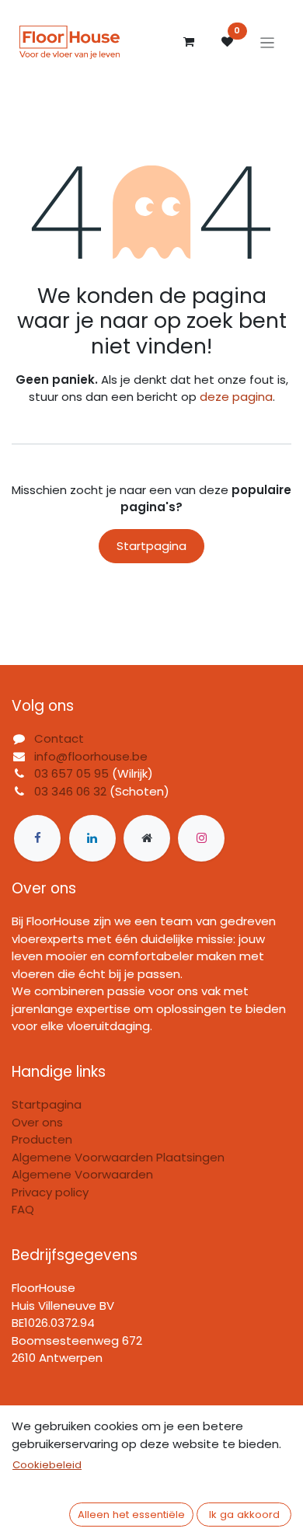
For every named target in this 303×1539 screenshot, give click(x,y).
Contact (59, 738)
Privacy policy (50, 1192)
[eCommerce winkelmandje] (188, 41)
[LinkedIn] (92, 838)
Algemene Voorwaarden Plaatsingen (118, 1157)
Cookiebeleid (47, 1464)
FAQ (23, 1209)
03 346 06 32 (70, 791)
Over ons (37, 1122)
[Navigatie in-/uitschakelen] (267, 42)
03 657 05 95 (71, 773)
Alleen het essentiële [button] (131, 1514)
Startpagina (151, 546)
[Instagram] (201, 838)
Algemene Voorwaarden (82, 1174)
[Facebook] (37, 838)
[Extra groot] (147, 838)
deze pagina (236, 396)
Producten (42, 1139)
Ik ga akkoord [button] (244, 1514)
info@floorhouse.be (91, 756)
